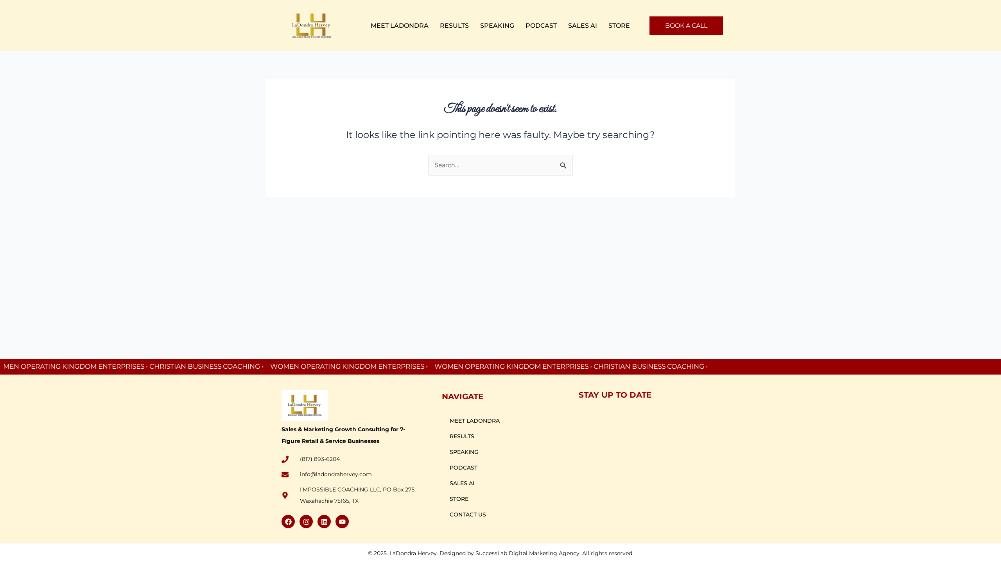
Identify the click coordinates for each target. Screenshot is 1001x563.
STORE (619, 25)
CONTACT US (468, 514)
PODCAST (541, 25)
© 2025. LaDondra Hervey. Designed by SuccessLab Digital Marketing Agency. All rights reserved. (500, 553)
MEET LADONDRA (400, 25)
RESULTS (454, 25)
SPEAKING (497, 25)
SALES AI (582, 25)
